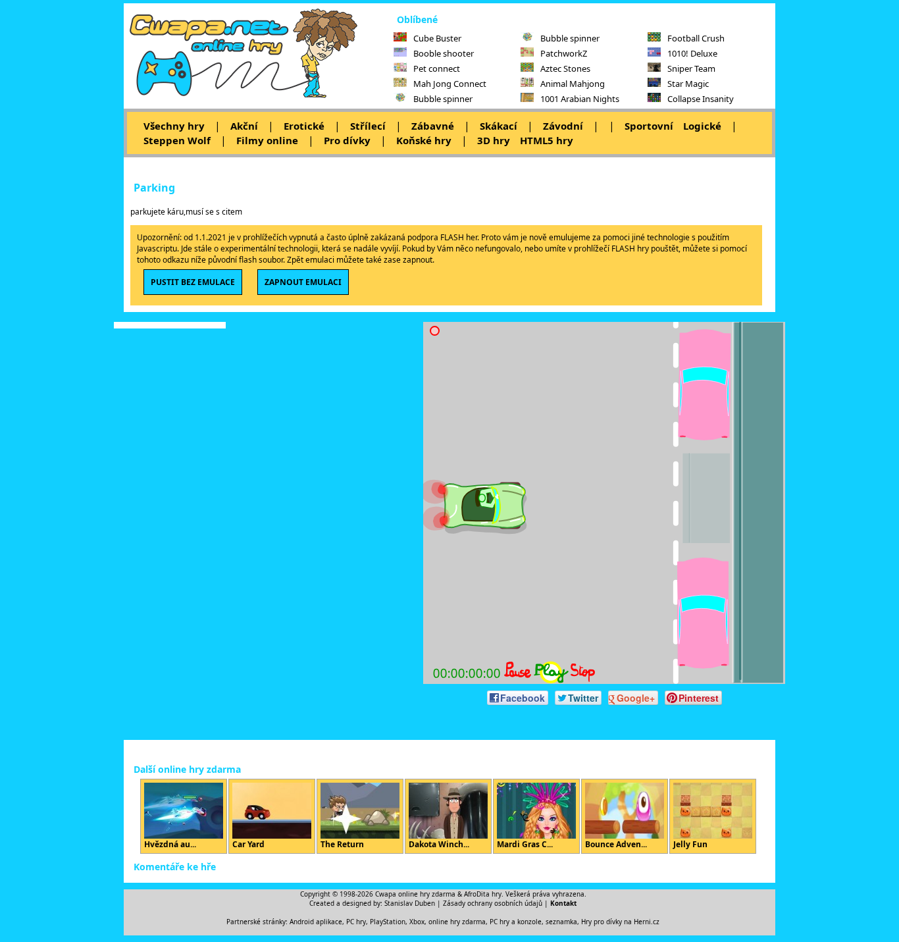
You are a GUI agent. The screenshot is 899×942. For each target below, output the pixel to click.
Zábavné (432, 125)
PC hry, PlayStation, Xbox (385, 921)
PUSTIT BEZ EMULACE (193, 282)
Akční (244, 125)
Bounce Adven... (616, 844)
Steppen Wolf (177, 140)
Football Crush (696, 38)
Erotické (304, 125)
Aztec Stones (565, 68)
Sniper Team (691, 68)
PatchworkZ (563, 53)
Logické (702, 125)
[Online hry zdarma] (259, 96)
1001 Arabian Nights (579, 99)
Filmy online (267, 140)
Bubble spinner (443, 99)
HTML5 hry (546, 140)
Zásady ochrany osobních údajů (492, 903)
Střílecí (368, 125)
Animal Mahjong (572, 84)
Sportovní (649, 125)
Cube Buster (437, 38)
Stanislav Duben (409, 903)
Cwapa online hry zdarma (415, 894)
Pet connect (436, 68)
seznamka (561, 921)
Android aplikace (316, 921)
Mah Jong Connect (449, 84)
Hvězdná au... (170, 844)
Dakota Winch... (439, 844)
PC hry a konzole (516, 921)
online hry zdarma (457, 921)
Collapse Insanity (700, 99)
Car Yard (248, 844)
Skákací (498, 125)
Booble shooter (443, 53)
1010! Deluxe (692, 53)
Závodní (563, 125)
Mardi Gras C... (525, 844)
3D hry (493, 140)
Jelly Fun (690, 844)
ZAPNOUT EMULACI (303, 282)
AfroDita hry (482, 894)
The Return (342, 844)
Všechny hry (174, 125)
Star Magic (688, 84)
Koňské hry (423, 140)
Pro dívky (347, 140)
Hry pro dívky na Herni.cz (620, 921)
